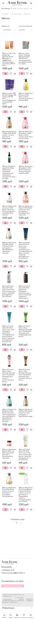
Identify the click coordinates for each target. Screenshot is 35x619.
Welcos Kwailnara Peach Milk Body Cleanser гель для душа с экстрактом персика (26, 210)
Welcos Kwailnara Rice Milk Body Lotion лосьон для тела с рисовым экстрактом (9, 492)
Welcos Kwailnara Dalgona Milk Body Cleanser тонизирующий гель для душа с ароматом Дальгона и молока (9, 415)
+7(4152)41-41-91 (8, 570)
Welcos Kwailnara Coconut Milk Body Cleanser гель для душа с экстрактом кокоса (9, 210)
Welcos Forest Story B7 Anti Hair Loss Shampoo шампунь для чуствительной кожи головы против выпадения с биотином (25, 250)
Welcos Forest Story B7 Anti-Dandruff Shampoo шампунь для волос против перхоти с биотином (25, 292)
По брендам (16, 14)
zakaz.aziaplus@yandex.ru (13, 573)
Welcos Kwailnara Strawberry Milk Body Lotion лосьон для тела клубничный (26, 135)
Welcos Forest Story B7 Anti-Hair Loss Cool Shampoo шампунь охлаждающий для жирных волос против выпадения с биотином (8, 334)
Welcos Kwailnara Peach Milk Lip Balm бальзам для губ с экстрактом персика (9, 454)
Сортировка (7, 30)
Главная (4, 14)
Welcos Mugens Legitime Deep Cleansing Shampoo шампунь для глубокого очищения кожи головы (8, 172)
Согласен (29, 600)
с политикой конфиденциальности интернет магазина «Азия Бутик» (14, 604)
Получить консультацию (13, 586)
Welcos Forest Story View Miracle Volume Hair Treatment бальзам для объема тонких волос (25, 375)
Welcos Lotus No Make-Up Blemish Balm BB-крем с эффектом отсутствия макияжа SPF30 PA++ (9, 59)
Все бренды (5, 8)
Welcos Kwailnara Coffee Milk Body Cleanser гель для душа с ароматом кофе (26, 413)
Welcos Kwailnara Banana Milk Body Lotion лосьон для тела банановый (26, 96)
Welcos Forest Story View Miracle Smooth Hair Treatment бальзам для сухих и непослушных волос (8, 376)
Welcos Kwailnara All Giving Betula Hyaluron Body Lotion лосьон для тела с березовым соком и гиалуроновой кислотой (26, 494)
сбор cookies (15, 599)
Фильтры (22, 30)
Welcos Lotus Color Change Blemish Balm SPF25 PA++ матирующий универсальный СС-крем (25, 58)
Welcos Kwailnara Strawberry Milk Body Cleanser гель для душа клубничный (26, 169)
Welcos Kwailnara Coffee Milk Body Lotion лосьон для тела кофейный (9, 135)
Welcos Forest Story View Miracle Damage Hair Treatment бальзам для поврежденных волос (25, 331)
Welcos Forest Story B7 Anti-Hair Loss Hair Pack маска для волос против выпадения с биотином (8, 291)
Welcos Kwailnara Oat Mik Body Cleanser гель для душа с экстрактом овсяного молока (9, 248)
